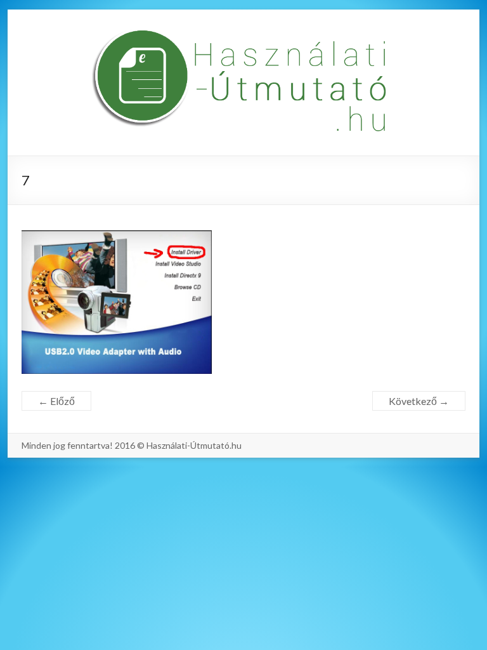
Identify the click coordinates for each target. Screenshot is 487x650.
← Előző (56, 401)
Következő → (419, 401)
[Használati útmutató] (243, 82)
